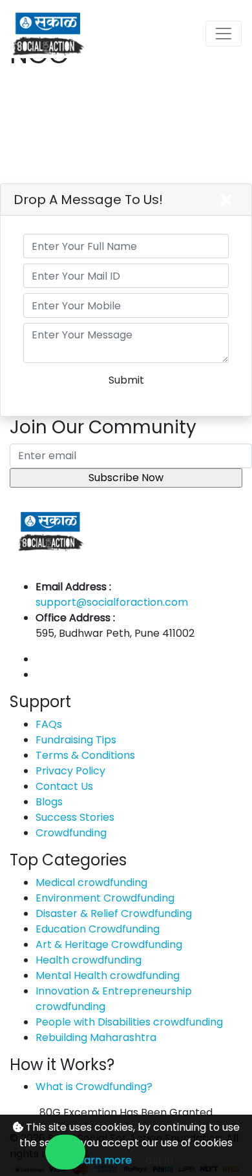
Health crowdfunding (89, 960)
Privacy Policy (70, 770)
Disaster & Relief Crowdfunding (114, 913)
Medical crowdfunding (91, 882)
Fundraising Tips (76, 739)
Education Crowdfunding (98, 929)
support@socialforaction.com (112, 602)
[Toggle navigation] (223, 33)
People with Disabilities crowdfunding (129, 1022)
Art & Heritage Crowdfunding (109, 944)
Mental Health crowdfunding (108, 975)
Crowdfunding (71, 832)
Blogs (49, 801)
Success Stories (75, 817)
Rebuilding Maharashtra (96, 1037)
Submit (126, 380)
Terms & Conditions (85, 755)
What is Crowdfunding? (94, 1086)
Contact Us (64, 786)
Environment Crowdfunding (105, 898)
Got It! (159, 1160)
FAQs (49, 724)
